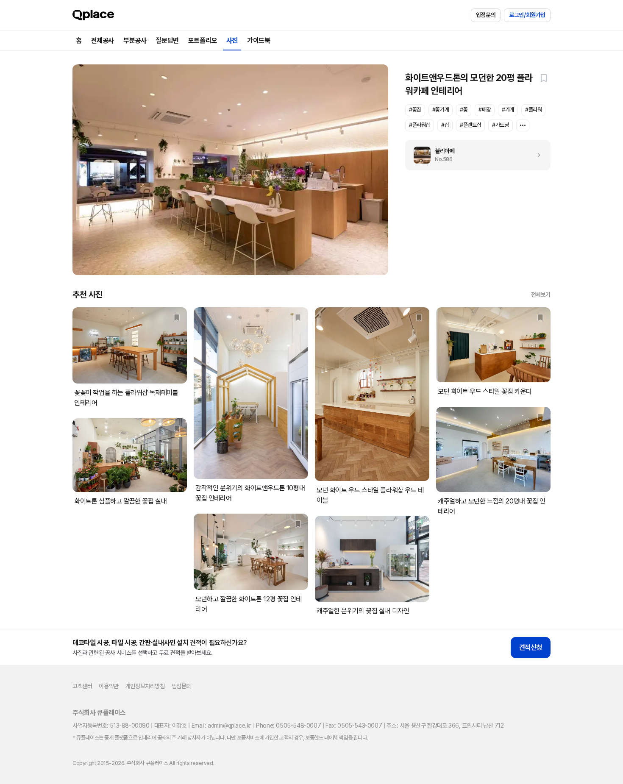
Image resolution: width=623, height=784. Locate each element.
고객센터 (82, 686)
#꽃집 (415, 109)
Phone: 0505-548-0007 (288, 725)
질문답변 (167, 40)
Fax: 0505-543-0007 (353, 725)
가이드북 (258, 40)
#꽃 (463, 109)
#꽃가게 (440, 109)
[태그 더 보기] (522, 125)
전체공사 (102, 40)
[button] (544, 78)
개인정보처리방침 (145, 686)
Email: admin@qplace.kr (221, 725)
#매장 (484, 109)
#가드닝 (500, 125)
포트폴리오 (202, 40)
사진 (232, 40)
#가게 (508, 109)
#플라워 (533, 109)
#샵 (445, 125)
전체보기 (541, 294)
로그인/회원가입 (527, 14)
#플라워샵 (419, 125)
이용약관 (108, 686)
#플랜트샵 (470, 125)
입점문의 (485, 14)
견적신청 (530, 647)
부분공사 (134, 40)
